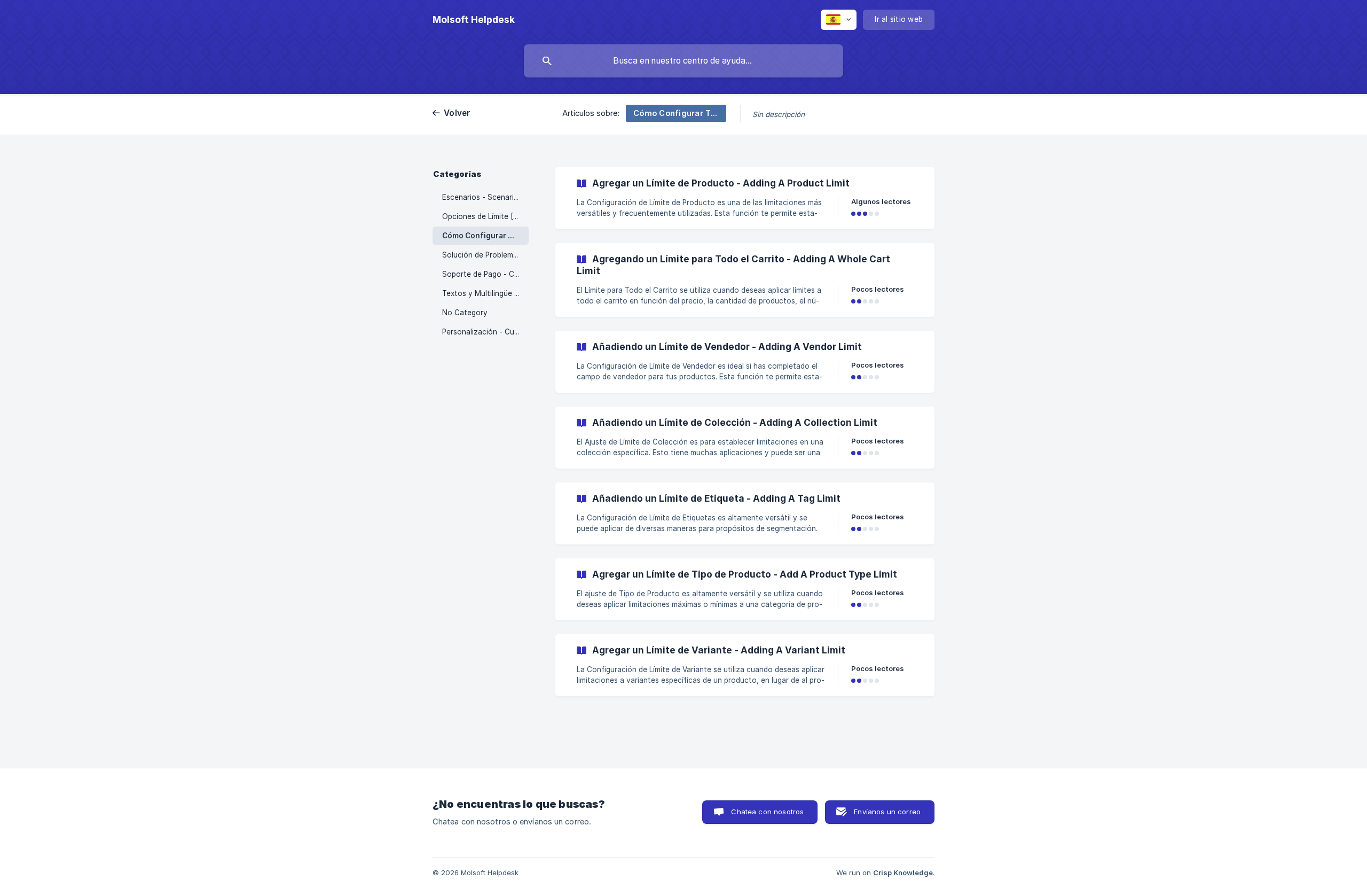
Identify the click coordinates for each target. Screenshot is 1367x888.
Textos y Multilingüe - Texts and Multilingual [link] (485, 293)
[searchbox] (683, 60)
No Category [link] (465, 312)
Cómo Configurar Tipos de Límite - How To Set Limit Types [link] (485, 235)
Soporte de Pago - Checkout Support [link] (485, 274)
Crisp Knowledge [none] (903, 872)
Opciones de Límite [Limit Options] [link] (485, 216)
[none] (474, 20)
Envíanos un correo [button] (887, 811)
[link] (744, 198)
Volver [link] (457, 113)
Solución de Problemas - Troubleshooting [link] (485, 255)
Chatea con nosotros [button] (767, 811)
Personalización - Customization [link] (485, 332)
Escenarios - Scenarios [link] (482, 197)
